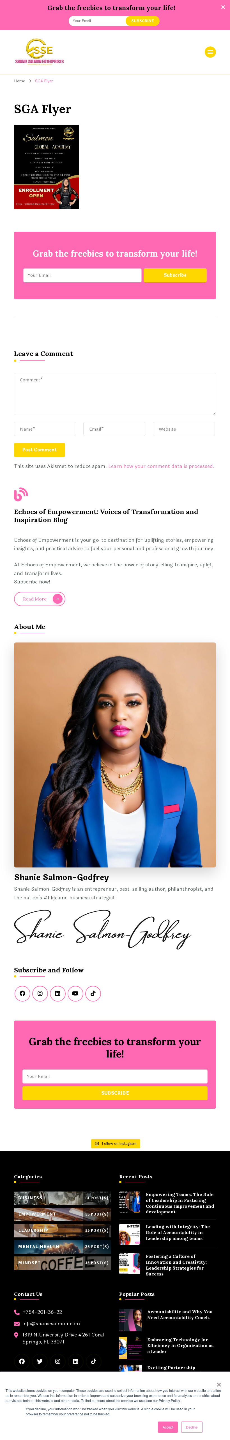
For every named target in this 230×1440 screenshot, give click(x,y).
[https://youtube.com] (75, 994)
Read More (35, 599)
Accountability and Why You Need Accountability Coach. (180, 1314)
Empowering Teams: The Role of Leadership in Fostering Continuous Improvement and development (180, 1203)
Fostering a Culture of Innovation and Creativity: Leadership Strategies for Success (176, 1264)
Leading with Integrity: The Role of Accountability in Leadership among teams (178, 1232)
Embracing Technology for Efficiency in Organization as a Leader (180, 1345)
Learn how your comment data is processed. (161, 466)
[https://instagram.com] (40, 994)
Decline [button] (192, 1427)
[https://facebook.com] (22, 994)
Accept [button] (168, 1427)
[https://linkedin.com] (58, 994)
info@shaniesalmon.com (51, 1323)
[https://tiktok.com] (93, 994)
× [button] (219, 1382)
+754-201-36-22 (42, 1312)
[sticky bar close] (223, 7)
